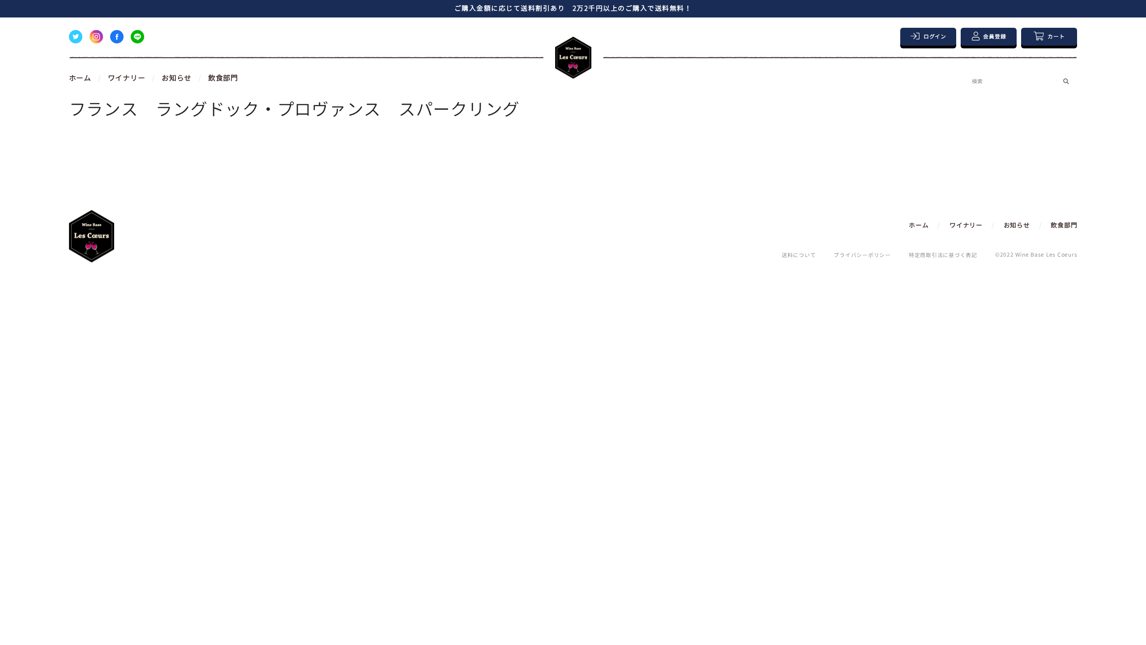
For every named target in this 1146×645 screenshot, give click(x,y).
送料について (799, 255)
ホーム (80, 78)
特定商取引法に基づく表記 (943, 255)
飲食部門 (223, 78)
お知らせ (177, 78)
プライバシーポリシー (862, 255)
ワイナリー (126, 78)
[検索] (1066, 81)
